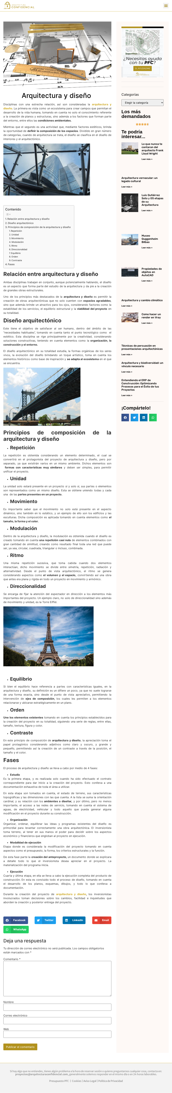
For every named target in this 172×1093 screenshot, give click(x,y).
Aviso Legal (89, 1081)
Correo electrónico (15, 1015)
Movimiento (17, 238)
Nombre (8, 1002)
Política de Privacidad (110, 1081)
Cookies (76, 1081)
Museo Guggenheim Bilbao (150, 239)
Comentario (11, 959)
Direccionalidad (19, 249)
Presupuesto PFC (59, 1081)
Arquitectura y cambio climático (142, 300)
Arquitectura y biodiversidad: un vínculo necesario (142, 364)
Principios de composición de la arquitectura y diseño (39, 227)
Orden (14, 256)
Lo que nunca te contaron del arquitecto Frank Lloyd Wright (152, 148)
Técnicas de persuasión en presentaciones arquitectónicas (142, 347)
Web (6, 1029)
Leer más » (147, 159)
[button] (166, 5)
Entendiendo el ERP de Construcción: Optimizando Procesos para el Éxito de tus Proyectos (140, 385)
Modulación (18, 242)
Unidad (15, 234)
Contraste (17, 260)
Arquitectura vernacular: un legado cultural (139, 179)
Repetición (17, 231)
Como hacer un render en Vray (151, 316)
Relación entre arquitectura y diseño (28, 218)
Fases (11, 264)
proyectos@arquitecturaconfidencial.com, (42, 1074)
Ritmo (14, 245)
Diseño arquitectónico (21, 223)
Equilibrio (16, 253)
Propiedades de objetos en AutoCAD (152, 272)
